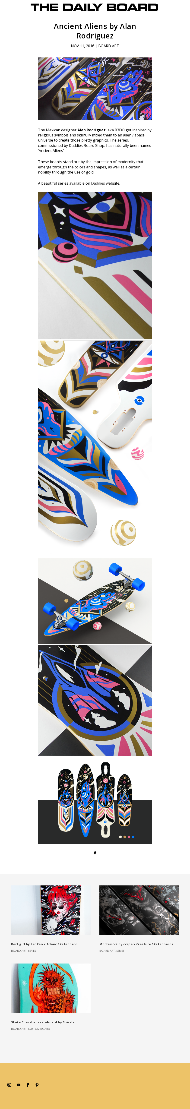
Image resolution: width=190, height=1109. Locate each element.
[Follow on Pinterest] (37, 1085)
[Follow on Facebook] (28, 1085)
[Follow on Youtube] (18, 1085)
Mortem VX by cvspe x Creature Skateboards (136, 944)
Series (32, 951)
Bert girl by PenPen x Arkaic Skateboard (44, 944)
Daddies (98, 183)
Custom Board (39, 1029)
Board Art (108, 45)
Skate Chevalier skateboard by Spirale (43, 1022)
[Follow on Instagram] (9, 1085)
